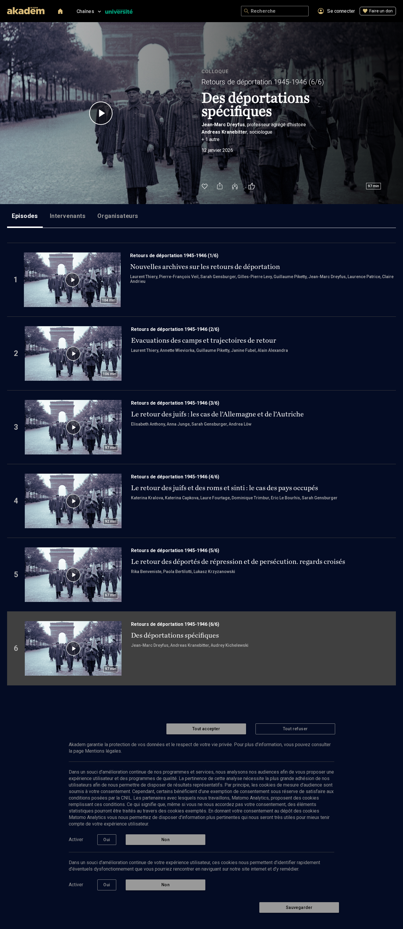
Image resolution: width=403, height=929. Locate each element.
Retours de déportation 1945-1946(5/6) (175, 550)
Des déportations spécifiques (175, 635)
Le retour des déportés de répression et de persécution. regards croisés (238, 561)
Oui (106, 839)
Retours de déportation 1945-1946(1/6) (174, 255)
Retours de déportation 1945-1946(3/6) (175, 403)
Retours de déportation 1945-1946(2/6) (175, 329)
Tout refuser (295, 728)
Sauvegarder (299, 907)
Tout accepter (206, 728)
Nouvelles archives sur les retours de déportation (205, 267)
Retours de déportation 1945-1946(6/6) (263, 82)
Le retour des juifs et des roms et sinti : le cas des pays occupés (224, 488)
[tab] (25, 216)
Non (165, 839)
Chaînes (85, 11)
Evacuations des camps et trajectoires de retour (203, 340)
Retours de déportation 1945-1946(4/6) (175, 477)
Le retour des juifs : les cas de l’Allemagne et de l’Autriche (217, 414)
